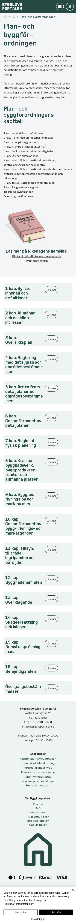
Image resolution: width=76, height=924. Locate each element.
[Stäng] (71, 892)
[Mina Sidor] (60, 6)
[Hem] (5, 17)
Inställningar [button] (38, 919)
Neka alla (20, 912)
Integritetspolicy (25, 903)
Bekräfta (56, 912)
